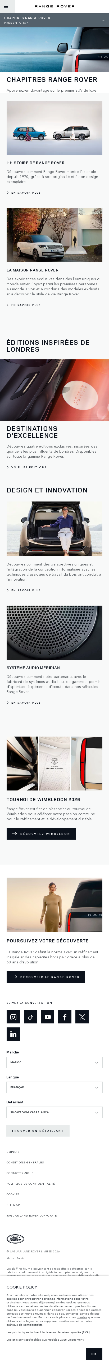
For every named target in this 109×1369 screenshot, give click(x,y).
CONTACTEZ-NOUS (20, 1173)
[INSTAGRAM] (13, 1016)
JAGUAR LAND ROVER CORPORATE (32, 1215)
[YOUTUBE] (47, 1016)
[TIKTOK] (30, 1016)
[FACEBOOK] (64, 1016)
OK (94, 1354)
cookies (82, 1317)
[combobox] (54, 1062)
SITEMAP (13, 1205)
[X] (82, 1016)
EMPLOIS (13, 1152)
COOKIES (13, 1194)
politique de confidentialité (25, 1325)
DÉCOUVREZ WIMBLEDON (45, 834)
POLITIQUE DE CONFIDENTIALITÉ (31, 1183)
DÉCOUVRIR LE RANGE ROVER (50, 977)
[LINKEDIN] (13, 1034)
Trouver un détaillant (38, 1131)
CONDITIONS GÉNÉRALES (25, 1162)
